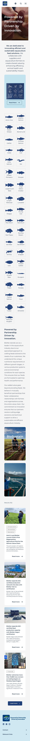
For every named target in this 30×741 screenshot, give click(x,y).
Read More (12, 102)
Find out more (13, 451)
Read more (16, 556)
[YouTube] (9, 724)
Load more (13, 703)
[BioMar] (5, 3)
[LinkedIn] (3, 724)
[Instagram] (6, 724)
